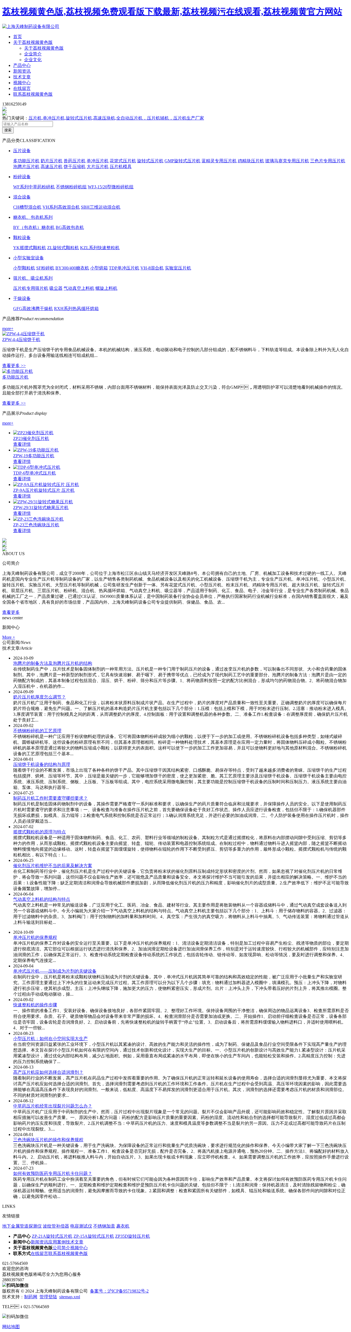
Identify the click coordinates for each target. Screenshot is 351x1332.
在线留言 (22, 88)
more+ (7, 328)
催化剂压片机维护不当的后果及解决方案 (52, 865)
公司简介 (61, 1247)
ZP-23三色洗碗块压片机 (36, 524)
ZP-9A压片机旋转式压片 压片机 (44, 490)
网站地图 (11, 1326)
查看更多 (11, 612)
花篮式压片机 (123, 160)
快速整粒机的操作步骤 (35, 1004)
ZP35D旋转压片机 (132, 1236)
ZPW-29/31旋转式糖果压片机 (41, 507)
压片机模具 (121, 166)
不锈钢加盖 (104, 1226)
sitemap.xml (69, 1296)
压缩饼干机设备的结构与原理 (41, 764)
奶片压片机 (52, 160)
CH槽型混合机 (27, 207)
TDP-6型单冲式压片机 (34, 473)
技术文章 (22, 77)
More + (8, 637)
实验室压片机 (178, 268)
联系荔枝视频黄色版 (33, 94)
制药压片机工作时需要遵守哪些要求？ (50, 798)
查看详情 (22, 444)
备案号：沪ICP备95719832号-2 (119, 1291)
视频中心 (22, 82)
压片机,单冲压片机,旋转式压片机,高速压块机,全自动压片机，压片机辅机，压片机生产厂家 (116, 118)
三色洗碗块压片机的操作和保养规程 (48, 1139)
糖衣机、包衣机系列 (33, 217)
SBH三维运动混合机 (100, 207)
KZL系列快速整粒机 (100, 247)
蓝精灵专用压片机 (219, 160)
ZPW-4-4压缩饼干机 (21, 339)
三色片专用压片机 (327, 160)
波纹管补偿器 (56, 1226)
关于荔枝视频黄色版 (33, 42)
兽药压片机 (75, 160)
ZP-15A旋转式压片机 (93, 1236)
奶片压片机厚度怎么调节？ (39, 697)
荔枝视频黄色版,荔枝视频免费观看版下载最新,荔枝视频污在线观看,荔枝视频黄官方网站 (172, 11)
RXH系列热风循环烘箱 (76, 308)
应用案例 (57, 1242)
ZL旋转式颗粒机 (63, 247)
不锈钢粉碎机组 (71, 186)
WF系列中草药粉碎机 (34, 186)
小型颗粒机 (24, 268)
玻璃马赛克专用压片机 (287, 160)
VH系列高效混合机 (61, 207)
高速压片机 (52, 166)
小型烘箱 (99, 268)
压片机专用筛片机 (30, 288)
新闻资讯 (22, 71)
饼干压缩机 (75, 166)
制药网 (30, 1296)
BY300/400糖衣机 (72, 268)
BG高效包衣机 (70, 227)
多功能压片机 (26, 160)
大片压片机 (98, 166)
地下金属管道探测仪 (22, 1226)
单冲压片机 (98, 160)
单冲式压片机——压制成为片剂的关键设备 (55, 971)
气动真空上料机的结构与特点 (41, 899)
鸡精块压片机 (251, 160)
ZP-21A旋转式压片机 (52, 1236)
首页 (17, 36)
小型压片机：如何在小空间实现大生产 (50, 1038)
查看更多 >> (14, 365)
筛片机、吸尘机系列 (33, 278)
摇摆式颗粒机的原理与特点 (39, 832)
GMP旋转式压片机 (182, 160)
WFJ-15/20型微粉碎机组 (111, 186)
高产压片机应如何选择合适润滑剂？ (48, 1072)
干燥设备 (22, 298)
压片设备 (22, 150)
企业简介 (33, 54)
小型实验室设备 (28, 257)
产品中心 (22, 65)
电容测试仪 (81, 1226)
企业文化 (33, 59)
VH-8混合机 (152, 268)
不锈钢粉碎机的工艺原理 (37, 730)
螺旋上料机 (106, 288)
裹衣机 (122, 1226)
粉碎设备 (22, 176)
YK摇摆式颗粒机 (29, 247)
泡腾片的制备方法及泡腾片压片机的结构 (52, 663)
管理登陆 (48, 1296)
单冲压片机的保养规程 (35, 937)
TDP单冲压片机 (124, 268)
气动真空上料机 (79, 288)
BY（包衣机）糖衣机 (34, 227)
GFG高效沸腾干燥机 (33, 308)
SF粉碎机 (45, 268)
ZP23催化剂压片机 (31, 438)
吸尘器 (56, 288)
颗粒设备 (22, 237)
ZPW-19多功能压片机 (33, 455)
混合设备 (22, 197)
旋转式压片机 (150, 160)
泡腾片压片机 (26, 166)
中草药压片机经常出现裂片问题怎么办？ (52, 1106)
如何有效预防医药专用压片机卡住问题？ (52, 1173)
